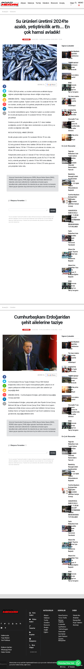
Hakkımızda (5, 635)
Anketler (76, 618)
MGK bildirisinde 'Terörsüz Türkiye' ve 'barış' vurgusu (73, 87)
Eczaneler (61, 624)
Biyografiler (77, 620)
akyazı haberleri (11, 189)
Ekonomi (54, 3)
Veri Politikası (5, 640)
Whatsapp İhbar (6, 650)
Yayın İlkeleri (5, 638)
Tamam (72, 667)
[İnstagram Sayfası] (9, 623)
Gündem (46, 3)
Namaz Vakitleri (61, 621)
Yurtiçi (38, 3)
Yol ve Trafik (62, 618)
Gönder (52, 210)
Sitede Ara (76, 615)
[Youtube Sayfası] (13, 623)
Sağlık (46, 630)
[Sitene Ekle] (6, 628)
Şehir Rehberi (62, 636)
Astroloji (75, 625)
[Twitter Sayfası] (5, 623)
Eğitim (46, 632)
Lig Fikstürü (62, 627)
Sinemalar (61, 631)
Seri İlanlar (62, 634)
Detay (63, 667)
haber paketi (4, 666)
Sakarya (31, 3)
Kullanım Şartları (6, 647)
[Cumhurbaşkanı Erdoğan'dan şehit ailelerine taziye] (30, 352)
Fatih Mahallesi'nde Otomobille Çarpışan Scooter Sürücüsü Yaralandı (73, 238)
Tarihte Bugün (63, 629)
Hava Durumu (63, 615)
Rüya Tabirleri (77, 622)
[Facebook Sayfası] (2, 623)
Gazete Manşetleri (62, 639)
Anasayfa (5, 11)
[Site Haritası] (2, 628)
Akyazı (23, 3)
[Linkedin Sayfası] (17, 623)
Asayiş (62, 3)
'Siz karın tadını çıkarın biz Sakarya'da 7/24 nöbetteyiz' (73, 101)
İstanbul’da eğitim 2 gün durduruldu (72, 112)
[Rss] (21, 623)
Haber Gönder (5, 652)
